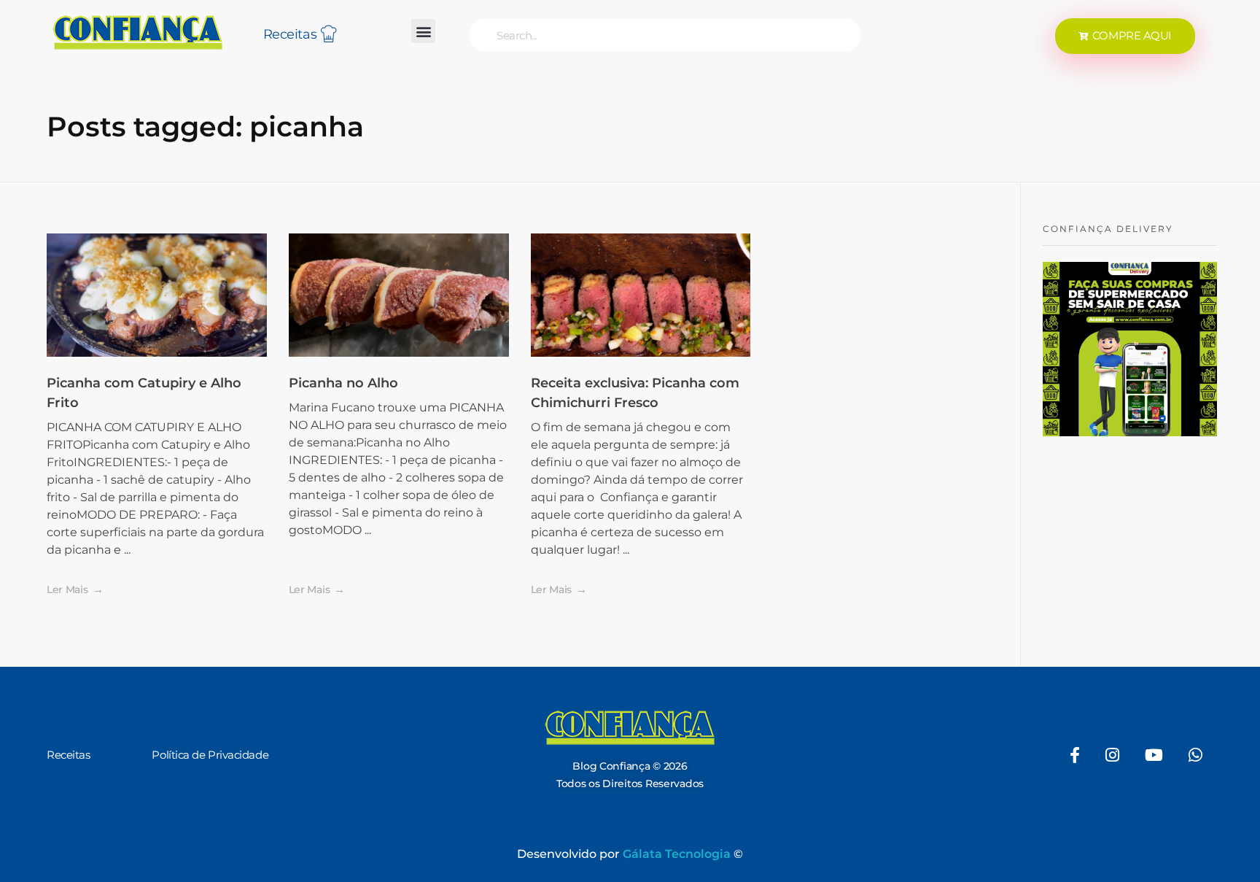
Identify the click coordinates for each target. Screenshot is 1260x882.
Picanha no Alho (343, 383)
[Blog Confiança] (138, 32)
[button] (423, 31)
